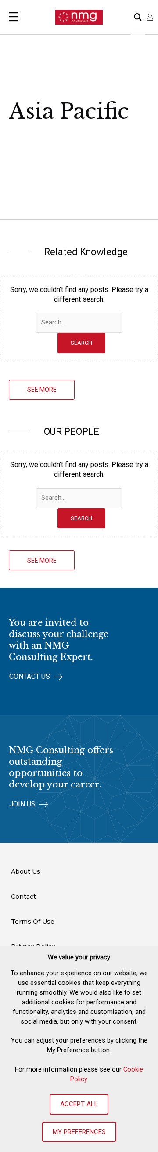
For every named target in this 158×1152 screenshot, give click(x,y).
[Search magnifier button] (137, 17)
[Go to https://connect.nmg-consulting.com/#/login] (150, 17)
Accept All (79, 1104)
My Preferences (79, 1132)
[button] (42, 390)
